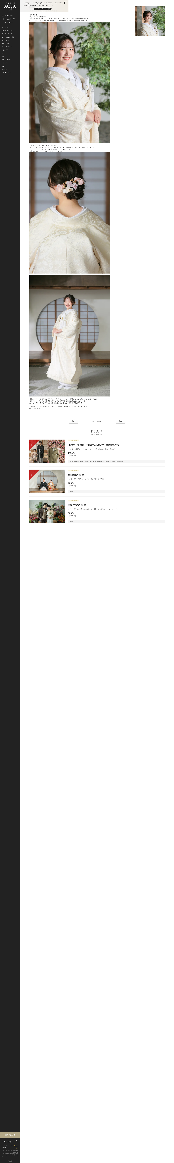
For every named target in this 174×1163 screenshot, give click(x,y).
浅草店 (81, 461)
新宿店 (71, 461)
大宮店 (104, 461)
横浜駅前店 (99, 461)
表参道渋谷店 (76, 461)
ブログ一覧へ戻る (97, 421)
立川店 (85, 461)
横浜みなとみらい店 (91, 461)
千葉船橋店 (108, 461)
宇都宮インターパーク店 (117, 461)
